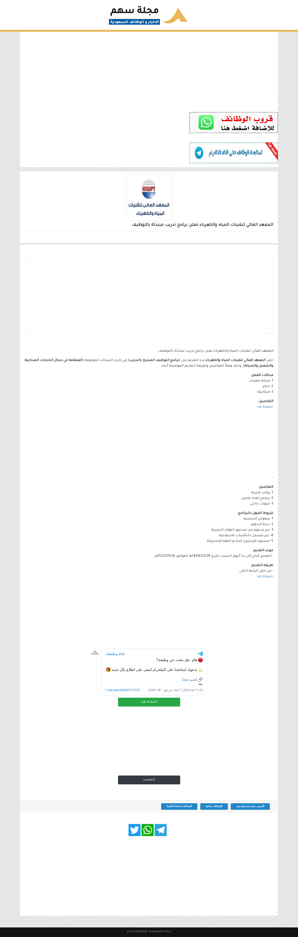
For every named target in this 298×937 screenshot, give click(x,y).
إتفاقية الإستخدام (137, 931)
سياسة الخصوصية (160, 931)
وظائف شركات (257, 238)
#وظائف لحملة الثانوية (179, 806)
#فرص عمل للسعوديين (250, 806)
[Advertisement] (149, 64)
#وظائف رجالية (214, 806)
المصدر (149, 780)
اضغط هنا (149, 702)
